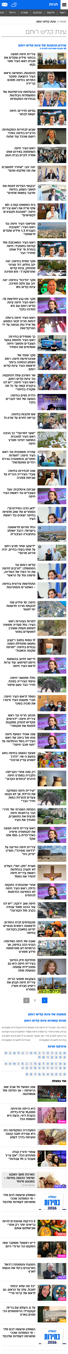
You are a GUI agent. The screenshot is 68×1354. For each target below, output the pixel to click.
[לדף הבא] (26, 1000)
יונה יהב (56, 1027)
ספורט (24, 13)
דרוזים (22, 1027)
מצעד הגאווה (33, 1035)
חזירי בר (48, 1031)
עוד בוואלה (59, 1081)
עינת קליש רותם (46, 21)
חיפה (63, 1027)
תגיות (53, 4)
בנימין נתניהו (59, 1031)
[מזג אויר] (14, 4)
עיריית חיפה (45, 1027)
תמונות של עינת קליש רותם (47, 1014)
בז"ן (64, 1035)
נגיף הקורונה (8, 1031)
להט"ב (53, 1035)
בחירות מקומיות (10, 1027)
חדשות (51, 13)
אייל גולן (21, 1035)
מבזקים (37, 13)
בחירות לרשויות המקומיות (52, 1040)
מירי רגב (45, 1035)
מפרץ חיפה (38, 1031)
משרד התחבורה (23, 1031)
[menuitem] (50, 13)
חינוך (59, 1035)
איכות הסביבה (9, 1035)
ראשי (63, 13)
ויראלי (12, 13)
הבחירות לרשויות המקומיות (16, 1040)
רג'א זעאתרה (32, 1027)
